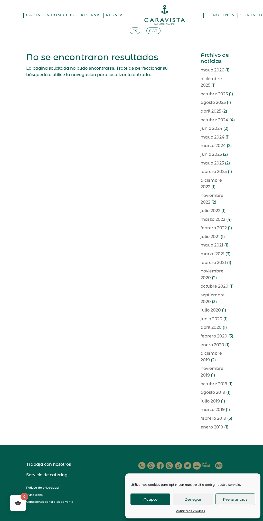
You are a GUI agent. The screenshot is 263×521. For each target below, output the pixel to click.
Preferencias (235, 499)
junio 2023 (211, 154)
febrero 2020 (214, 336)
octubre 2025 (214, 94)
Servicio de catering (47, 474)
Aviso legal (34, 495)
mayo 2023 (212, 163)
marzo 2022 (213, 219)
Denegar (192, 499)
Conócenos (220, 15)
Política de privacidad (42, 487)
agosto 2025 (213, 102)
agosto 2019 (213, 392)
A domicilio (60, 15)
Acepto (150, 499)
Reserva (90, 15)
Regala (114, 15)
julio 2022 (210, 210)
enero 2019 (212, 427)
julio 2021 (210, 236)
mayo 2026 (212, 70)
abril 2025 (211, 111)
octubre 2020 (214, 286)
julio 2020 (211, 310)
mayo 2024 (212, 137)
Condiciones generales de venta (49, 502)
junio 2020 (211, 318)
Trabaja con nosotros (48, 464)
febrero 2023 (214, 171)
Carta (33, 15)
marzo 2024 (213, 145)
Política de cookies (190, 511)
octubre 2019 (214, 383)
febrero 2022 (214, 227)
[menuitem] (135, 37)
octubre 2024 (214, 119)
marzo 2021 (212, 253)
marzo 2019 (213, 409)
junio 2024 (211, 128)
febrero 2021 (213, 262)
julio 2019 (210, 401)
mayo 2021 (212, 245)
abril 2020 (211, 327)
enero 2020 (212, 344)
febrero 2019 (213, 418)
